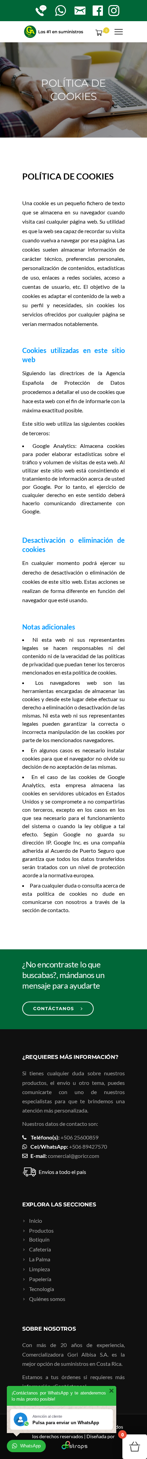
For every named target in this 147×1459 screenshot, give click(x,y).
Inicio (35, 1220)
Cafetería (40, 1249)
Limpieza (39, 1269)
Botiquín (39, 1239)
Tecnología (41, 1289)
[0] (97, 32)
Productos (41, 1230)
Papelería (40, 1279)
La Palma (39, 1259)
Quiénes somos (47, 1298)
